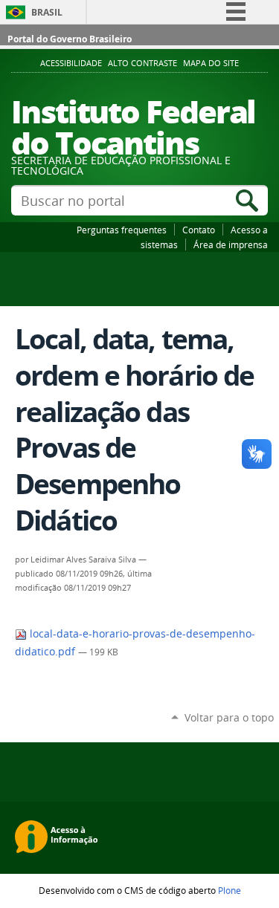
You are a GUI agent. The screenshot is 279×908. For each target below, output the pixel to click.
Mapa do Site (211, 63)
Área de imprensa (230, 244)
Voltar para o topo (229, 717)
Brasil (46, 12)
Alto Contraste (142, 63)
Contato (198, 230)
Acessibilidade (71, 63)
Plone (229, 890)
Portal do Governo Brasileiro (69, 39)
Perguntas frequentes (122, 230)
